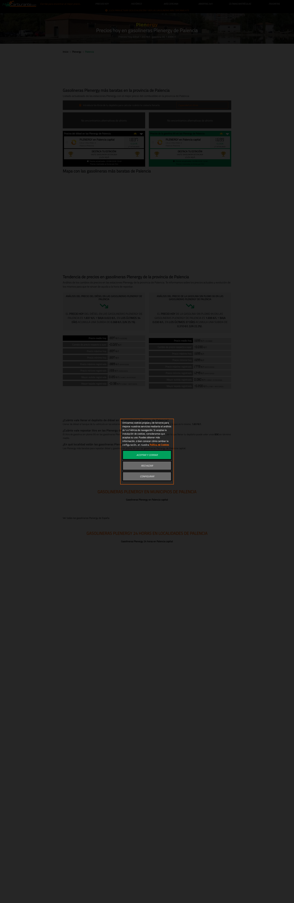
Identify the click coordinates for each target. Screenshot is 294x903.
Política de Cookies (159, 445)
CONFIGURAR (147, 476)
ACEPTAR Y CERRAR (147, 455)
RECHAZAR (147, 465)
